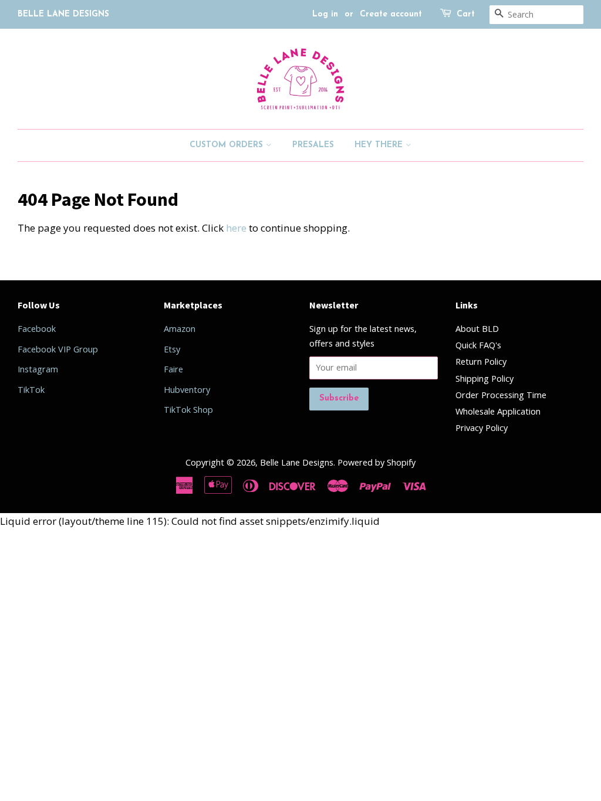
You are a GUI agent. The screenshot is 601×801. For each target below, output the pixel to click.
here (236, 228)
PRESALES (313, 145)
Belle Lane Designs (296, 462)
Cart (466, 14)
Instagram (38, 369)
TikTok (31, 389)
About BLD (477, 328)
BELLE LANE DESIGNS (63, 14)
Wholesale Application (498, 411)
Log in (325, 14)
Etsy (172, 349)
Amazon (179, 328)
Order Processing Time (500, 394)
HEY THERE (380, 145)
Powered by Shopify (376, 462)
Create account (391, 14)
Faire (173, 369)
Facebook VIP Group (58, 349)
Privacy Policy (481, 427)
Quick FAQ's (478, 345)
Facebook (37, 328)
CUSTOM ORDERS (228, 145)
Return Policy (481, 361)
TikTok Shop (188, 409)
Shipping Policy (484, 378)
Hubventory (187, 389)
